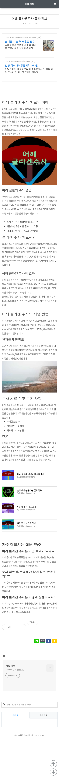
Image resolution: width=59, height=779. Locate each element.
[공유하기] (16, 627)
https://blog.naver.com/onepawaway (20, 37)
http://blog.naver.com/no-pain (17, 61)
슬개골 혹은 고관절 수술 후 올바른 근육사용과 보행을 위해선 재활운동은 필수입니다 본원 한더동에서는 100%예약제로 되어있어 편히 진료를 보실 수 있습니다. (21, 47)
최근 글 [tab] (15, 715)
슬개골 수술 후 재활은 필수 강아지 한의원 (20, 41)
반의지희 (29, 4)
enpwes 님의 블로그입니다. (17, 670)
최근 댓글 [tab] (43, 715)
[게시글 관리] (22, 627)
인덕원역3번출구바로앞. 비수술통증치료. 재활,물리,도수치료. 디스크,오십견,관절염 (29, 70)
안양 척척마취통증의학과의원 (21, 65)
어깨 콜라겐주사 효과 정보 (29, 18)
